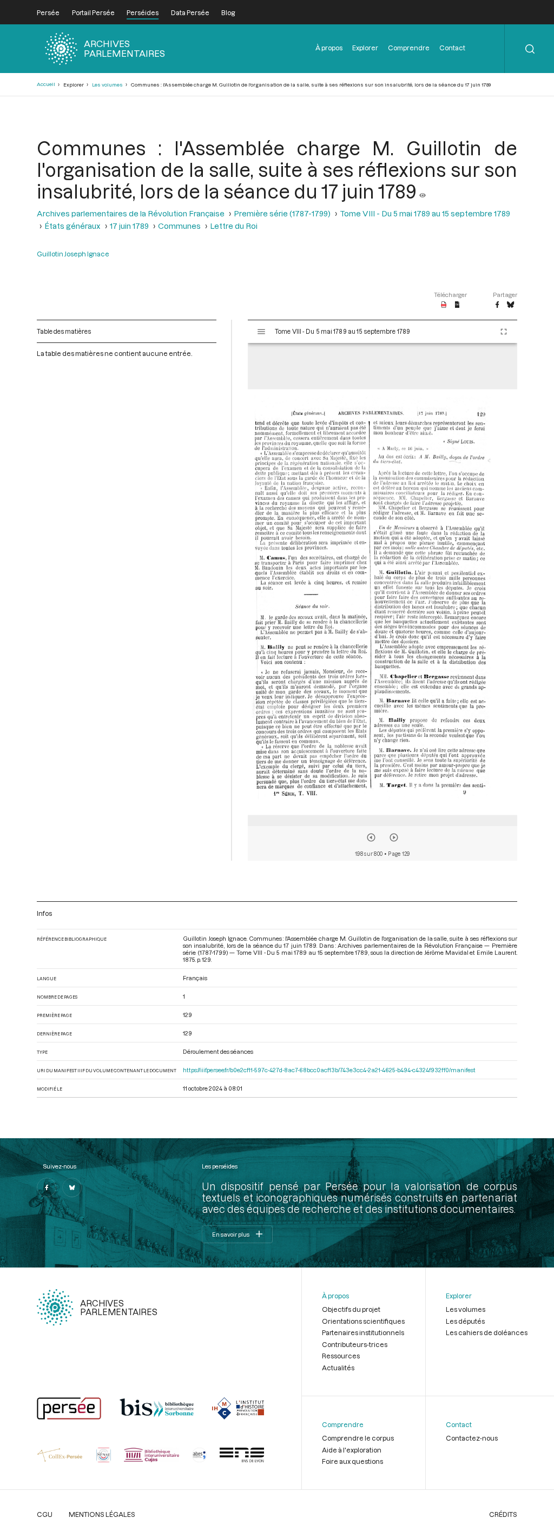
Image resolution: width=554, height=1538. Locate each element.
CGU (44, 1514)
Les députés (465, 1321)
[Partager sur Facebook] (497, 305)
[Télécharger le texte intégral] (457, 305)
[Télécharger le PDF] (444, 305)
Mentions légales (102, 1514)
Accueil (46, 84)
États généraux (72, 225)
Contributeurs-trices (354, 1344)
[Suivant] (393, 837)
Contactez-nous (472, 1438)
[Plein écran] (503, 331)
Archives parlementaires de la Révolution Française (131, 213)
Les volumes (107, 85)
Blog (228, 12)
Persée (48, 12)
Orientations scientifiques (363, 1321)
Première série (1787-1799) (282, 213)
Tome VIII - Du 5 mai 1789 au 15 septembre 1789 (425, 213)
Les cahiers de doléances (486, 1332)
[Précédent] (371, 837)
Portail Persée (93, 12)
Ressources (341, 1355)
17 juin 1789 (129, 225)
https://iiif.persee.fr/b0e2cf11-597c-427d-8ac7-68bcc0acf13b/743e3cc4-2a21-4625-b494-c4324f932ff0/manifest (329, 1069)
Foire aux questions (352, 1461)
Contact (452, 47)
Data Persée (190, 12)
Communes (179, 225)
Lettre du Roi (234, 225)
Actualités (338, 1367)
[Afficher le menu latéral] (261, 331)
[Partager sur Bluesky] (510, 305)
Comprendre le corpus (358, 1438)
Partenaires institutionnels (363, 1332)
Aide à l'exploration (351, 1450)
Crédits (503, 1514)
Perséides (143, 12)
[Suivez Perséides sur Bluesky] (72, 1187)
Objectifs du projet (351, 1309)
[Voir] (422, 191)
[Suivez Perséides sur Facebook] (46, 1187)
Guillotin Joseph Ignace (73, 254)
